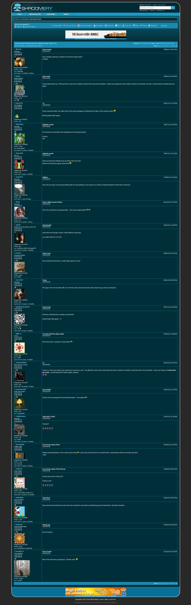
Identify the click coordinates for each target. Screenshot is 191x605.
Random (154, 26)
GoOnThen (19, 124)
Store (145, 26)
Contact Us (160, 10)
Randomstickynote (23, 307)
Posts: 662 (17, 356)
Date (173, 43)
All (141, 43)
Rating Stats (36, 46)
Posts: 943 (17, 411)
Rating (163, 43)
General (146, 43)
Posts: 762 (17, 437)
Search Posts (71, 26)
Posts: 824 (17, 327)
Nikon (18, 202)
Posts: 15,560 (18, 578)
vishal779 (19, 177)
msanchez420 (21, 389)
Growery (164, 26)
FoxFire (18, 253)
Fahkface (19, 469)
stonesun (19, 524)
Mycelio (18, 49)
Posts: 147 (17, 220)
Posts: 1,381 (18, 519)
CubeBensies (21, 416)
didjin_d (18, 334)
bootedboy (19, 498)
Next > (168, 46)
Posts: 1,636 (18, 69)
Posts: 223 (17, 302)
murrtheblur (20, 444)
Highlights (99, 26)
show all (174, 46)
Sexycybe (19, 153)
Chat (137, 26)
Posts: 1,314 (18, 462)
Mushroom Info (35, 14)
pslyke (18, 76)
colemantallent (21, 363)
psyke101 (19, 103)
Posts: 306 (17, 197)
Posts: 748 (17, 121)
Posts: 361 (17, 246)
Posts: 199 (17, 384)
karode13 (19, 551)
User (168, 43)
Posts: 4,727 (18, 98)
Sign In (19, 27)
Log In (152, 10)
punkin (18, 225)
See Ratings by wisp (22, 46)
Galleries (110, 26)
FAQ (119, 26)
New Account (144, 10)
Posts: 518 (17, 172)
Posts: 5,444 (18, 546)
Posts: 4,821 (18, 491)
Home (19, 14)
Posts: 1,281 (18, 275)
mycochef (19, 280)
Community (50, 14)
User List (128, 26)
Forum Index (57, 26)
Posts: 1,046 (18, 146)
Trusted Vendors (86, 26)
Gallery (66, 14)
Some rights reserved (108, 599)
